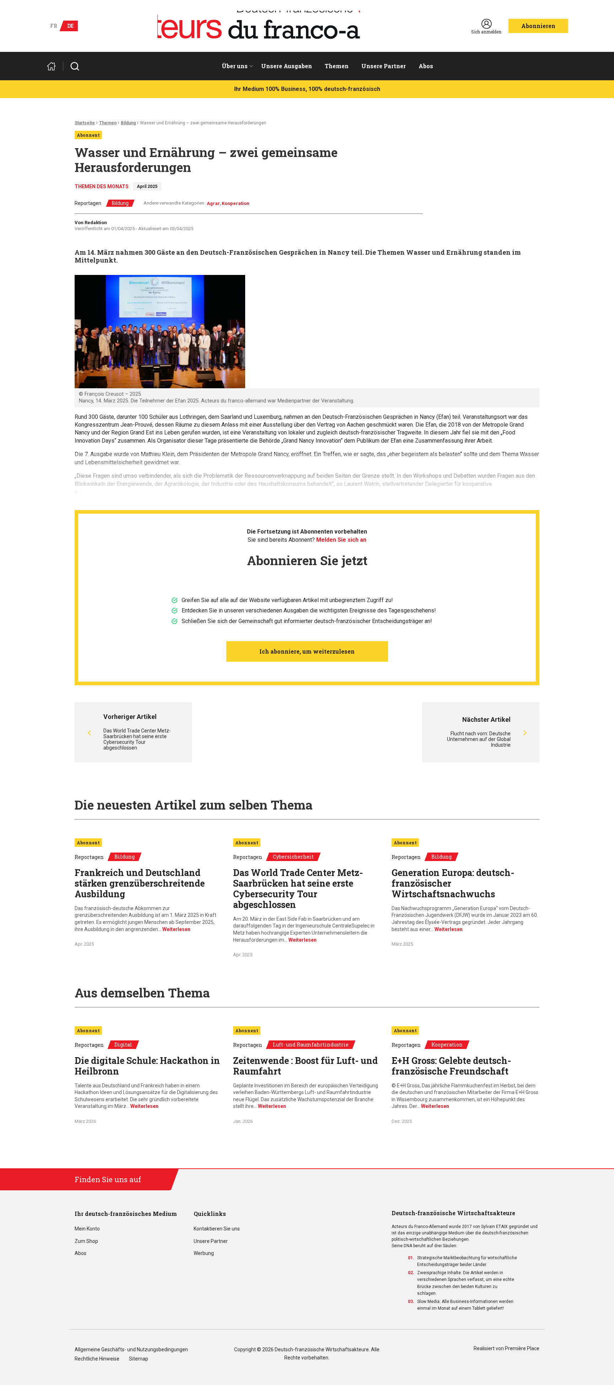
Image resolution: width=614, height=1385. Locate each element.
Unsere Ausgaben (286, 66)
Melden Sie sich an (341, 539)
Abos (426, 66)
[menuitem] (235, 66)
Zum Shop (86, 1241)
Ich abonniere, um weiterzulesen (307, 651)
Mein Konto (87, 1229)
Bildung (128, 122)
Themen (337, 66)
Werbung (204, 1253)
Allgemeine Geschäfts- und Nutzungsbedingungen (131, 1349)
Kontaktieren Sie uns (217, 1229)
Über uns (235, 66)
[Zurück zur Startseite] (54, 66)
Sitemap (138, 1359)
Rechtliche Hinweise (97, 1359)
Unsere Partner (383, 66)
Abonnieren (538, 25)
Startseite (85, 122)
